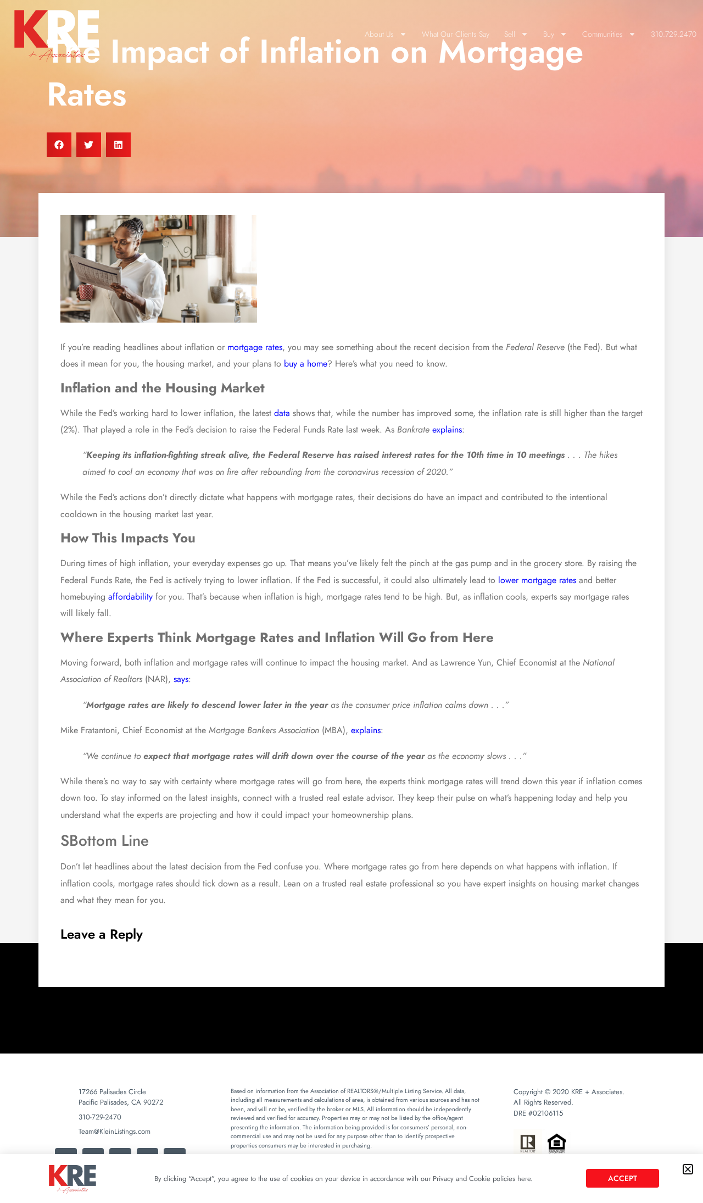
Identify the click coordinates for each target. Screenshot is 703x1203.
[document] (351, 601)
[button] (688, 1169)
